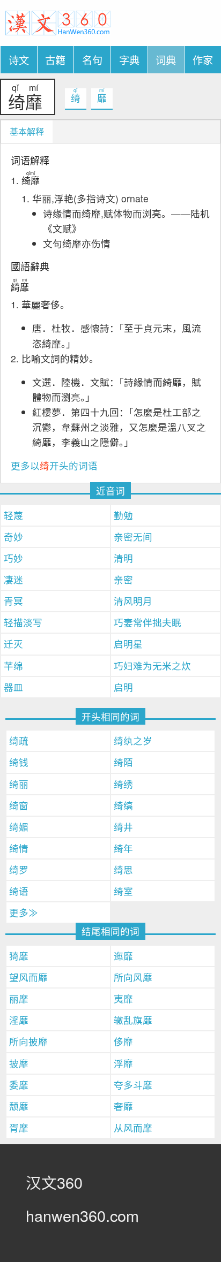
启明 (123, 687)
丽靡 (18, 998)
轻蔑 (13, 515)
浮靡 (123, 1063)
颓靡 (18, 1106)
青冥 (13, 600)
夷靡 (123, 998)
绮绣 (123, 783)
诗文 (19, 59)
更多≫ (23, 912)
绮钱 (18, 762)
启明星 (128, 643)
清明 (123, 558)
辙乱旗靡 (133, 1020)
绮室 (123, 891)
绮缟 (123, 805)
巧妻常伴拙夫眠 (147, 622)
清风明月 (133, 600)
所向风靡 (133, 977)
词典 (166, 59)
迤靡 (123, 955)
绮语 (18, 891)
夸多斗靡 (133, 1084)
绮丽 (18, 783)
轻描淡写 (23, 622)
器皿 (13, 687)
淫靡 (18, 1020)
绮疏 (18, 740)
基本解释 (27, 131)
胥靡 (18, 1127)
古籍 (55, 59)
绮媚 (18, 826)
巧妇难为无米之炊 (152, 665)
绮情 (18, 848)
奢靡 (123, 1106)
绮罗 (18, 869)
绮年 (123, 848)
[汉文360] (57, 21)
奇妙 (13, 536)
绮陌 (123, 762)
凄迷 (13, 579)
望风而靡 (28, 977)
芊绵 (13, 665)
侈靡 (123, 1041)
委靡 (18, 1084)
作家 (203, 59)
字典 (129, 59)
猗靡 (18, 955)
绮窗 (18, 805)
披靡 (18, 1063)
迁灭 (13, 643)
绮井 (123, 826)
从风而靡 (133, 1127)
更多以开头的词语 (54, 465)
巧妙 (13, 558)
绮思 (123, 869)
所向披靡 (28, 1041)
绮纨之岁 (133, 740)
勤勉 (123, 515)
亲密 (123, 579)
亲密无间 (133, 536)
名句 (92, 59)
